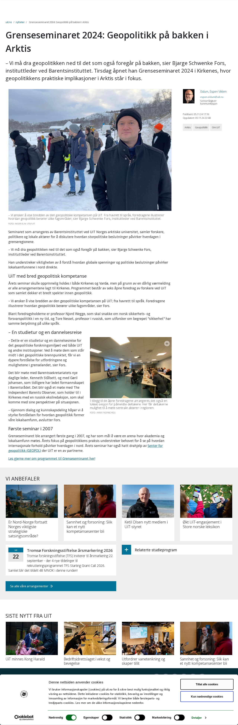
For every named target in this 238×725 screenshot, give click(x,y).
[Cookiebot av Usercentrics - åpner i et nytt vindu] (24, 718)
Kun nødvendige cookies (207, 696)
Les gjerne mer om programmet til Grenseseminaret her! (51, 458)
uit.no (9, 22)
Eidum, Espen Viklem (213, 91)
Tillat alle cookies (207, 684)
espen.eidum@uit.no (211, 97)
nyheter (20, 22)
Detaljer (197, 717)
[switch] (107, 718)
